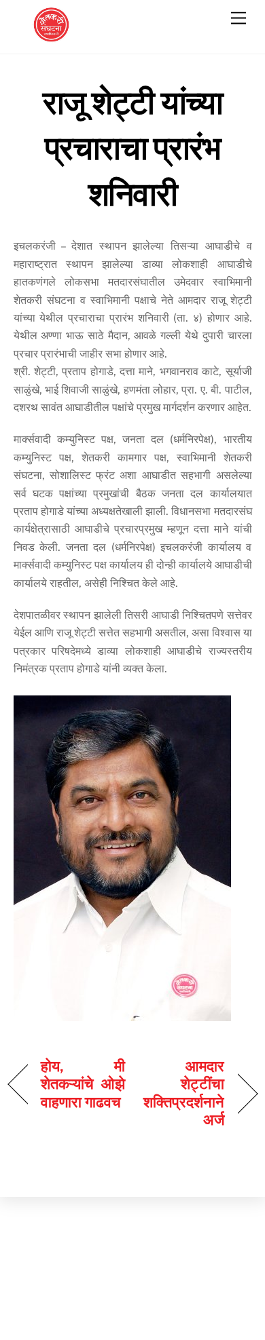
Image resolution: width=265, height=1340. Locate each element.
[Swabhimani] (51, 36)
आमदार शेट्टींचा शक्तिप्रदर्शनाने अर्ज (182, 1092)
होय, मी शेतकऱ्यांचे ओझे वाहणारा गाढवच (83, 1084)
